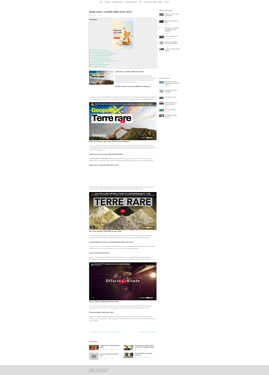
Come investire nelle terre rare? (98, 66)
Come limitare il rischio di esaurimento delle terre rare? (104, 61)
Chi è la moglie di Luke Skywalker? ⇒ (147, 331)
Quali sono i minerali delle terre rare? (100, 57)
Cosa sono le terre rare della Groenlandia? (101, 55)
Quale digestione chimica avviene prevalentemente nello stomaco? (172, 83)
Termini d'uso (92, 371)
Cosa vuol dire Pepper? (170, 109)
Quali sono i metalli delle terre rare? (100, 50)
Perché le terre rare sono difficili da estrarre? (102, 51)
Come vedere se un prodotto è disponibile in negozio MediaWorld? (172, 29)
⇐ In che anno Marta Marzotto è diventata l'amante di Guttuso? (104, 331)
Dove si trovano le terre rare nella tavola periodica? (103, 53)
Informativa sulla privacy (101, 371)
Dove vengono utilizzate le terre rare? (100, 64)
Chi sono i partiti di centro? (171, 36)
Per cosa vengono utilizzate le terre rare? (101, 59)
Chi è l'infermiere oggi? (170, 97)
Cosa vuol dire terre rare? (97, 62)
